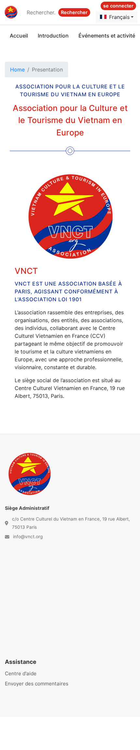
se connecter (118, 5)
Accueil (19, 35)
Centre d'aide (20, 673)
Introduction (53, 35)
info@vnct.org (28, 536)
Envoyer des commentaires (36, 683)
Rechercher (74, 12)
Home (17, 69)
